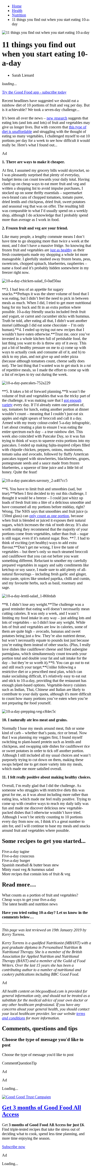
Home (17, 6)
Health (17, 10)
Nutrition (19, 15)
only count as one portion (49, 516)
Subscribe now (13, 1147)
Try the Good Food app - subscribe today (34, 92)
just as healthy (61, 250)
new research (57, 118)
